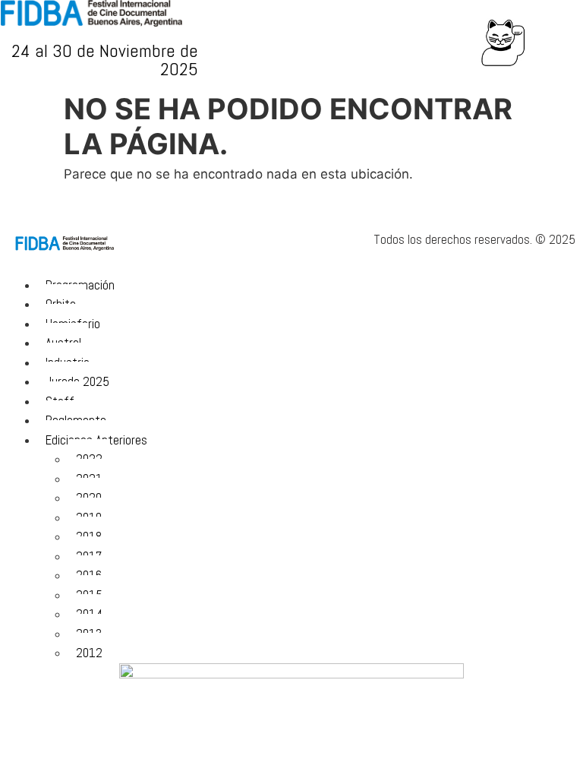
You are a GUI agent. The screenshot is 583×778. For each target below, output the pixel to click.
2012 (89, 652)
